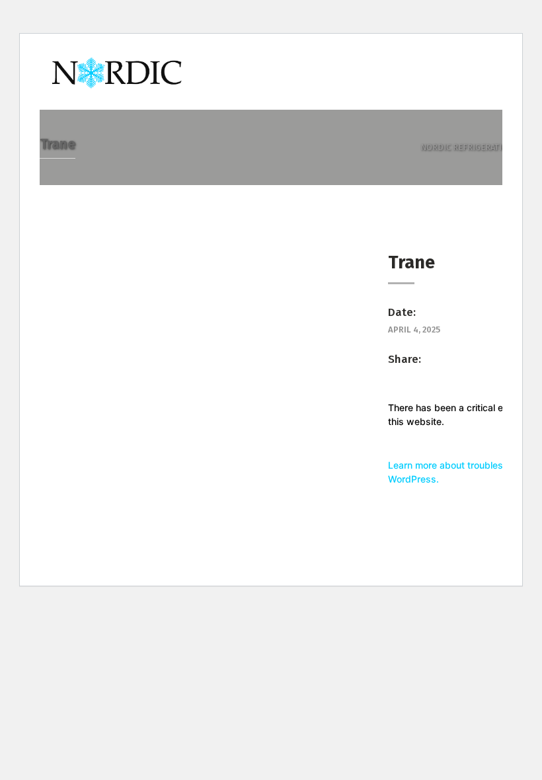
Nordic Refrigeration (467, 147)
